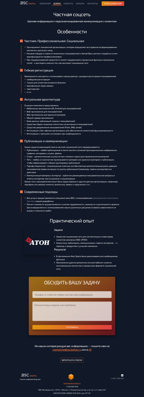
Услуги (57, 3)
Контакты (92, 3)
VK (90, 349)
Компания (45, 3)
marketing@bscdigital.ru (66, 349)
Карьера (80, 3)
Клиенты (68, 3)
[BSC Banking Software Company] (28, 3)
